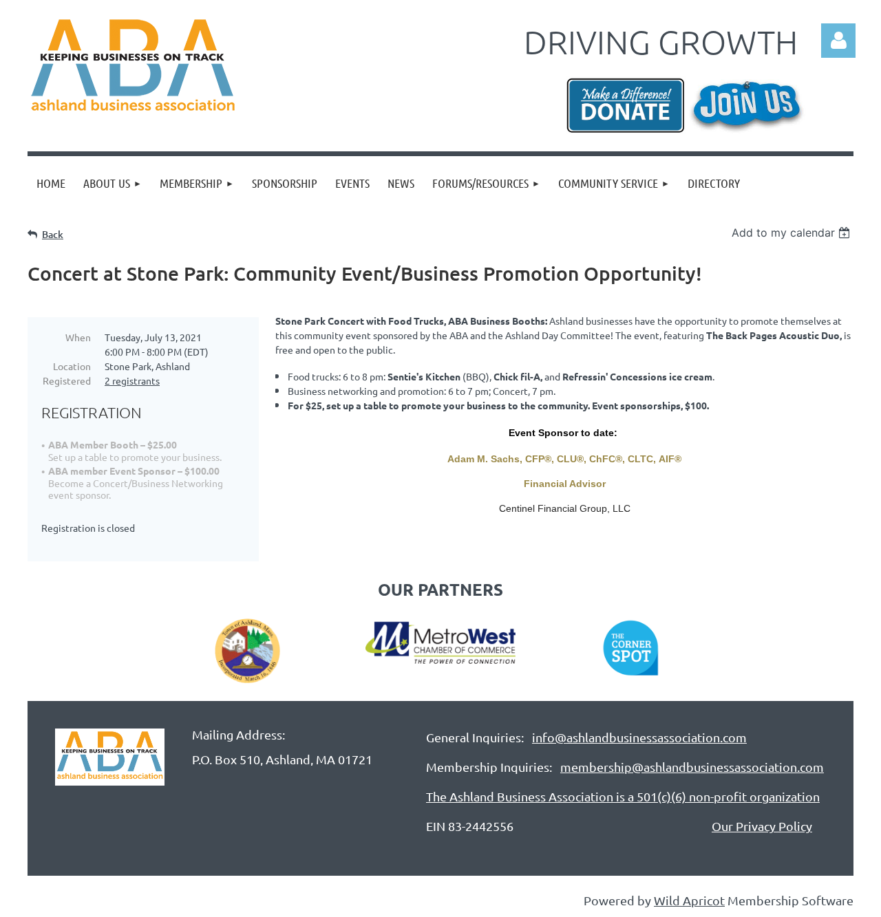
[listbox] (792, 232)
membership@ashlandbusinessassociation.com (692, 766)
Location (72, 366)
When (78, 337)
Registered (67, 380)
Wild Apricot (689, 900)
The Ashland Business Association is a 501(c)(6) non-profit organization (623, 796)
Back (52, 234)
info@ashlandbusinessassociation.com (639, 737)
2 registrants (132, 380)
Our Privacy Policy (762, 826)
